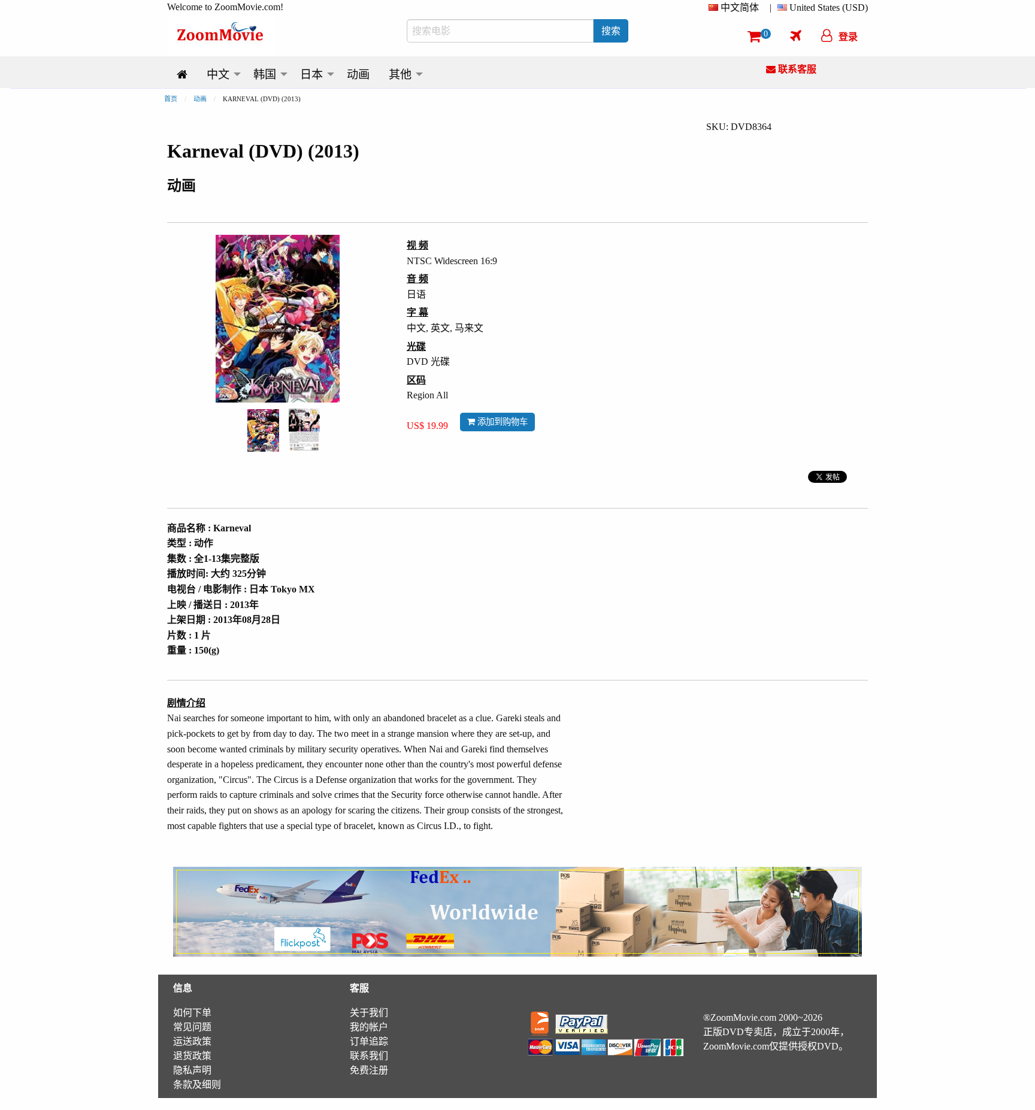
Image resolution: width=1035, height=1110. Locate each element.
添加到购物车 (501, 422)
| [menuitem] (770, 7)
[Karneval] (263, 429)
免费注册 (369, 1070)
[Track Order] (795, 35)
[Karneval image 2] (304, 430)
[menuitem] (736, 8)
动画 (200, 98)
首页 (170, 98)
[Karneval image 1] (263, 430)
